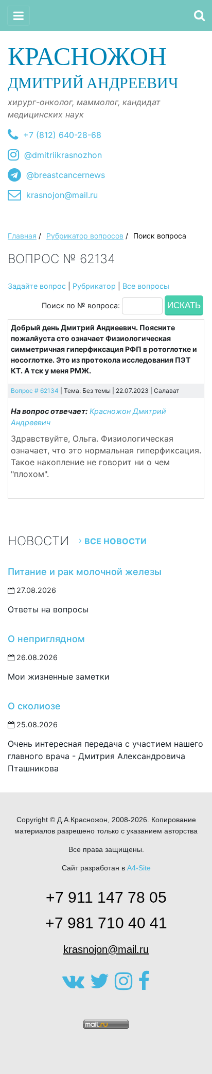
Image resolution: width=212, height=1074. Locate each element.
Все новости (115, 541)
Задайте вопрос (37, 286)
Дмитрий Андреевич (93, 66)
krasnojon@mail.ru (62, 195)
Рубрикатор (94, 286)
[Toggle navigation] (18, 16)
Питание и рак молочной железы (85, 571)
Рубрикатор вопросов (84, 235)
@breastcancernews (65, 175)
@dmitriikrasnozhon (63, 155)
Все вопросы (145, 286)
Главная (22, 235)
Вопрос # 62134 (35, 390)
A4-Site (139, 868)
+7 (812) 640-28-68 (62, 135)
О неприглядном (46, 638)
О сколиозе (34, 706)
